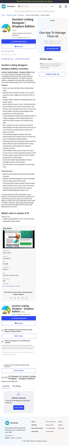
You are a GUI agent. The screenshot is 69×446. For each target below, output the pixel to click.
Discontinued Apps (37, 428)
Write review (19, 336)
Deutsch (13, 437)
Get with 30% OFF (52, 49)
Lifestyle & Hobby (12, 15)
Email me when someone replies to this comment (16, 365)
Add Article (34, 431)
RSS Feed (61, 428)
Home (3, 15)
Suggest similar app (52, 74)
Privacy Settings (50, 428)
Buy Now (20, 46)
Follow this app (8, 59)
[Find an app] (19, 6)
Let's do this (19, 407)
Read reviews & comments (9, 54)
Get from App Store (20, 42)
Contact (60, 421)
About (33, 421)
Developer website (23, 59)
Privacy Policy (50, 425)
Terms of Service (50, 421)
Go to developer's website (12, 286)
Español (19, 437)
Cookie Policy (50, 431)
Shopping (21, 15)
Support (60, 425)
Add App (34, 425)
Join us (50, 1)
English (7, 437)
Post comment (19, 370)
